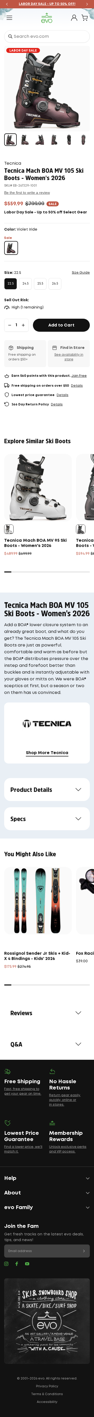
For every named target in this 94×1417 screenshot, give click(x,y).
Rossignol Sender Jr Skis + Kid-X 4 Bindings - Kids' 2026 (37, 956)
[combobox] (47, 36)
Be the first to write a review (27, 192)
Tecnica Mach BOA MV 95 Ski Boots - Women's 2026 (35, 543)
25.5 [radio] (40, 283)
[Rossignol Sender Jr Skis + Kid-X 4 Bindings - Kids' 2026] (38, 900)
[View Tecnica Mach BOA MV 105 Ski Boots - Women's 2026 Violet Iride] (10, 139)
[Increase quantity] (23, 325)
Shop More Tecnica (47, 753)
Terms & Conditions (47, 1394)
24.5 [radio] (25, 283)
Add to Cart (61, 325)
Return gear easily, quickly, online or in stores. (65, 1100)
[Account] (74, 18)
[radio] (11, 248)
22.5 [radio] (11, 283)
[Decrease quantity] (10, 325)
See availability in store (68, 357)
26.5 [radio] (55, 283)
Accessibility (47, 1402)
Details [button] (77, 385)
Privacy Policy (47, 1386)
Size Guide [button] (81, 272)
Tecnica (12, 163)
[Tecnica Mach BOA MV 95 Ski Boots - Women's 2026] (38, 487)
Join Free (79, 375)
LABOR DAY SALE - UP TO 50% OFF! (47, 4)
